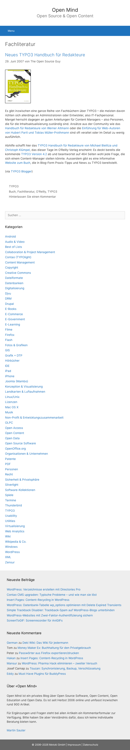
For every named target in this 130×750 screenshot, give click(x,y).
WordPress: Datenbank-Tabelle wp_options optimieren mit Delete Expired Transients (64, 605)
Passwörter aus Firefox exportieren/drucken (49, 653)
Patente (10, 459)
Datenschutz (90, 744)
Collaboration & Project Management (30, 252)
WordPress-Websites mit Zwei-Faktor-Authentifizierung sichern (50, 615)
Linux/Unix (12, 397)
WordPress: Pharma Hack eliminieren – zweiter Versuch (59, 663)
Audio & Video (15, 241)
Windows (11, 546)
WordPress (12, 552)
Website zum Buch (17, 162)
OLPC (9, 422)
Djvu (8, 293)
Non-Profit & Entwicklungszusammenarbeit (34, 417)
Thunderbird (13, 505)
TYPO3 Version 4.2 (34, 154)
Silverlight (11, 484)
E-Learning (12, 324)
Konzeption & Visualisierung (24, 386)
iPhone (9, 376)
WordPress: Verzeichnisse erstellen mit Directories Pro (43, 589)
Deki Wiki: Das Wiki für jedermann (45, 642)
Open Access (14, 428)
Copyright (11, 267)
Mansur (12, 663)
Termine (10, 500)
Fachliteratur (25, 191)
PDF (8, 464)
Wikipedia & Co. (15, 541)
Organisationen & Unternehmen (26, 453)
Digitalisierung (14, 288)
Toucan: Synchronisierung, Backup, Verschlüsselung (65, 668)
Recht (9, 474)
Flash (8, 340)
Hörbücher (12, 360)
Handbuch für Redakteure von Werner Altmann (37, 128)
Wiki (8, 536)
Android (10, 236)
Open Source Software (20, 443)
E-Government (15, 319)
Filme (8, 329)
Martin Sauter (16, 730)
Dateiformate (14, 278)
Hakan (11, 658)
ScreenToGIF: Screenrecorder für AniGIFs (35, 620)
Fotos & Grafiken (16, 345)
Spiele (9, 495)
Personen (11, 469)
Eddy (10, 673)
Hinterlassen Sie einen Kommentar (32, 196)
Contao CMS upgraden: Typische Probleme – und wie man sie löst (52, 594)
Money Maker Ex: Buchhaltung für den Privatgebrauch (54, 647)
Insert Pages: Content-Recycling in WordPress (38, 599)
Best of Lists (13, 247)
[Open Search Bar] (125, 31)
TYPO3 (14, 186)
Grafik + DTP (13, 355)
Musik (9, 412)
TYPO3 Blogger (21, 171)
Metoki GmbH (57, 744)
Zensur (10, 562)
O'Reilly (41, 191)
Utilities (10, 521)
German (12, 642)
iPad (8, 371)
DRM (8, 298)
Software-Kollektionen (20, 490)
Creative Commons (18, 272)
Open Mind (65, 10)
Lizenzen (11, 402)
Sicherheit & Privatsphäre (22, 479)
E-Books (10, 309)
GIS (7, 350)
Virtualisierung (15, 526)
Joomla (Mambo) (16, 381)
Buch (12, 191)
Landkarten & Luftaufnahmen (25, 391)
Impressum (74, 744)
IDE (7, 366)
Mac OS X (11, 407)
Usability (11, 515)
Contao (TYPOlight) (18, 257)
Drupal (9, 303)
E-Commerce (14, 314)
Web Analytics (14, 531)
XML (8, 557)
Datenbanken (14, 283)
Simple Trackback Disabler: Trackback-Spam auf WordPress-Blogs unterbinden (61, 610)
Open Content (14, 433)
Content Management (20, 262)
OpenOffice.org (15, 448)
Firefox (9, 335)
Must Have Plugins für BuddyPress (42, 673)
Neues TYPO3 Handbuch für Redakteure (45, 54)
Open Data (12, 438)
